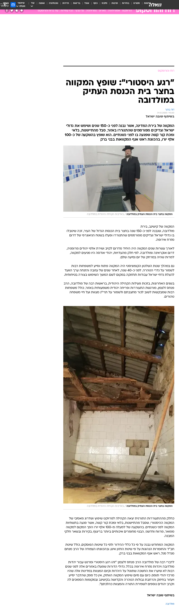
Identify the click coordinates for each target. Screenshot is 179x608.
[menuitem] (134, 5)
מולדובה (170, 558)
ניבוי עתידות (67, 11)
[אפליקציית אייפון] (17, 10)
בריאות (76, 3)
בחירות (125, 3)
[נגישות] (5, 4)
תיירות (65, 3)
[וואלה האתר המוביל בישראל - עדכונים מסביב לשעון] (155, 4)
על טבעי (79, 11)
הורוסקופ (127, 11)
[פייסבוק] (7, 10)
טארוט (102, 11)
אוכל (86, 3)
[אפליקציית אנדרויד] (21, 10)
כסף (95, 3)
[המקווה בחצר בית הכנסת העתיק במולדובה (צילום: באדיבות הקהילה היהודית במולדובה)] (118, 135)
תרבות (115, 3)
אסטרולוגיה (114, 11)
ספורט (136, 3)
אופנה (42, 3)
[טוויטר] (12, 10)
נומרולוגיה (91, 11)
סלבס (104, 3)
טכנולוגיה (53, 3)
